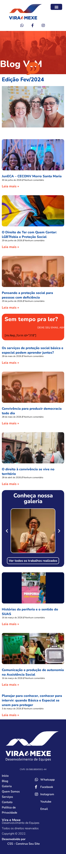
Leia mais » (10, 186)
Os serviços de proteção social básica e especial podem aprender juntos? (32, 350)
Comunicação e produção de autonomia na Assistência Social (33, 672)
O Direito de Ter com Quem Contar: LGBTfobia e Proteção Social (29, 234)
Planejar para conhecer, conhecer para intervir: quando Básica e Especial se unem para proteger (32, 700)
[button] (56, 7)
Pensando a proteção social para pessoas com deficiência (27, 295)
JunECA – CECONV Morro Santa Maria (32, 176)
